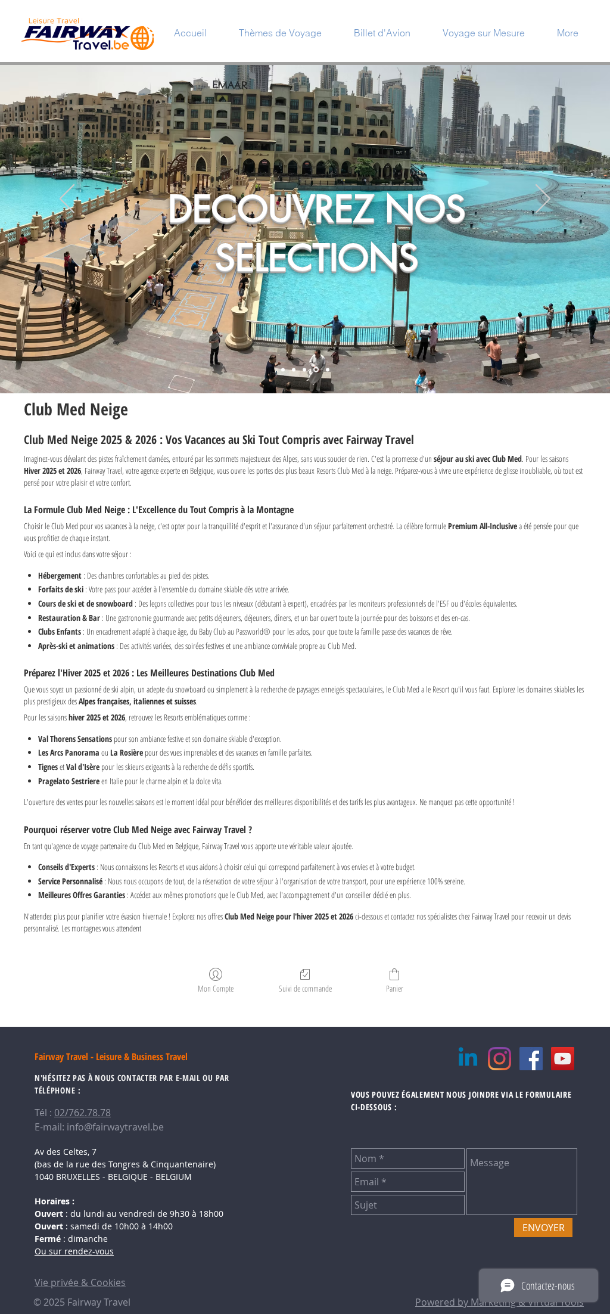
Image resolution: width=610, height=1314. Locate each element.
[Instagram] (499, 1058)
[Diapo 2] (293, 369)
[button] (280, 33)
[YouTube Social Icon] (562, 1058)
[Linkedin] (468, 1058)
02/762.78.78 (82, 1112)
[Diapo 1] (283, 369)
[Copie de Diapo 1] (315, 369)
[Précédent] (67, 199)
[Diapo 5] (326, 369)
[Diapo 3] (304, 369)
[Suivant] (543, 199)
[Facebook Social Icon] (531, 1058)
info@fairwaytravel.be (115, 1126)
